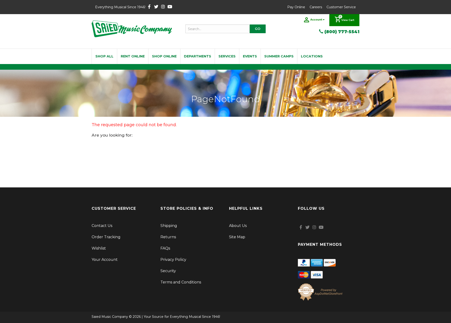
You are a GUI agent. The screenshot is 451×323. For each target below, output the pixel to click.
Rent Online (133, 56)
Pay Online (296, 7)
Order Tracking (106, 237)
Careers (316, 7)
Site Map (237, 237)
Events (250, 56)
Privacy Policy (173, 259)
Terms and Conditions (180, 282)
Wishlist (99, 248)
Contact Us (102, 225)
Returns (168, 237)
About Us (238, 225)
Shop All (104, 56)
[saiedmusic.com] (132, 28)
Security (168, 271)
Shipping (168, 225)
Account (316, 19)
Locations (312, 56)
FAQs (165, 248)
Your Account (105, 259)
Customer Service (341, 7)
